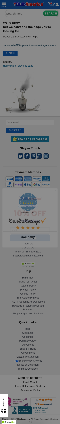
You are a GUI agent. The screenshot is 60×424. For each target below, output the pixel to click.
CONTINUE (30, 232)
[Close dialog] (55, 184)
